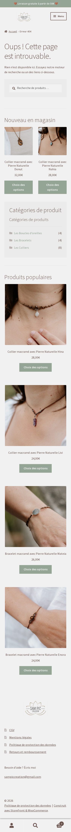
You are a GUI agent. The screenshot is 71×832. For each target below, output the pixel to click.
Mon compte (12, 825)
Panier (54, 822)
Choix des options (18, 187)
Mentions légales (20, 737)
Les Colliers (21, 247)
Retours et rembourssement (27, 752)
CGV (11, 730)
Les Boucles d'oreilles (28, 233)
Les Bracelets (22, 240)
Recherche (35, 825)
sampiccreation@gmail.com (22, 777)
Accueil (13, 31)
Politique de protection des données (32, 745)
